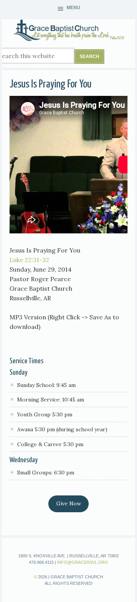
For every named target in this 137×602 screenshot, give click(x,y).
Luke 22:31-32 (29, 260)
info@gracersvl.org (82, 562)
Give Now (68, 503)
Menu (73, 7)
